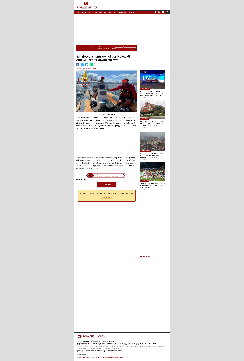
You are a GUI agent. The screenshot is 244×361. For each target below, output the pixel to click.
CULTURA (122, 12)
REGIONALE (93, 12)
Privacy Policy (81, 357)
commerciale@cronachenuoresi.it (125, 47)
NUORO (84, 12)
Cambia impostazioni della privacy (112, 357)
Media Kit (98, 357)
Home (77, 12)
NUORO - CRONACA (145, 88)
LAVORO (131, 12)
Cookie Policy (90, 357)
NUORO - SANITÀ (145, 118)
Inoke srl (84, 354)
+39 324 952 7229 (110, 49)
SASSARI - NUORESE (145, 150)
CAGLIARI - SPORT (145, 180)
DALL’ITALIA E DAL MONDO (108, 12)
